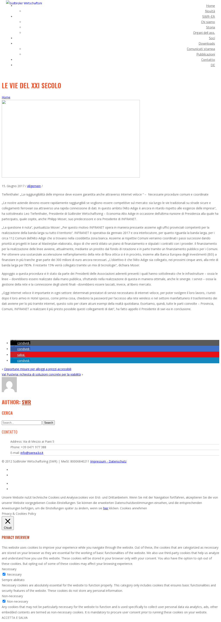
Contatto (208, 59)
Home (210, 5)
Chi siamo (208, 21)
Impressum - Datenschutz (108, 461)
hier (105, 508)
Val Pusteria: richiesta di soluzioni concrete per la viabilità (41, 374)
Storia (210, 27)
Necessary (14, 574)
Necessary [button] (9, 569)
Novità (210, 11)
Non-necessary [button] (12, 596)
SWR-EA (208, 16)
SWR (26, 402)
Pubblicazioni (205, 54)
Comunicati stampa (201, 48)
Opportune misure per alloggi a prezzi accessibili (37, 369)
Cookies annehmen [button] (133, 508)
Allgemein (34, 186)
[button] (20, 343)
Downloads (207, 43)
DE (213, 65)
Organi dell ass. (204, 32)
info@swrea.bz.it (32, 453)
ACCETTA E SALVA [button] (15, 618)
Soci (212, 38)
